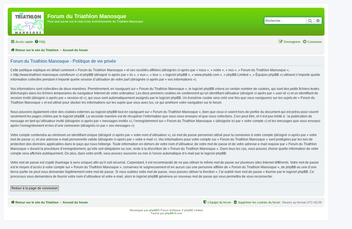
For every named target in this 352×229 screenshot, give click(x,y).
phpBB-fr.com (173, 213)
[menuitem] (39, 41)
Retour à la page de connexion (35, 188)
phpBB (153, 210)
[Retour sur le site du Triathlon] (28, 21)
